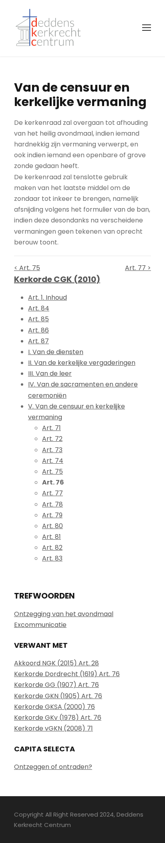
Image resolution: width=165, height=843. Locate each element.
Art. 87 (38, 341)
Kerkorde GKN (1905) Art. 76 (58, 696)
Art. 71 (51, 428)
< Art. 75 (27, 267)
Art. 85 (38, 319)
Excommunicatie (40, 624)
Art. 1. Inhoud (47, 297)
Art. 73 (52, 450)
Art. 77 (52, 493)
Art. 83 (52, 558)
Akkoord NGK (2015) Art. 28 (56, 663)
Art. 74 (52, 460)
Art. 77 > (138, 267)
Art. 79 (52, 515)
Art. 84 (38, 308)
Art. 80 (52, 526)
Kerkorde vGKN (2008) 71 (53, 728)
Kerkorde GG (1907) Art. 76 (56, 684)
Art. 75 (52, 471)
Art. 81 (51, 536)
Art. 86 (38, 330)
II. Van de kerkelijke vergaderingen (81, 362)
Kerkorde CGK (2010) (57, 279)
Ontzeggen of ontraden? (53, 766)
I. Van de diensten (55, 351)
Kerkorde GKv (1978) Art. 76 (57, 717)
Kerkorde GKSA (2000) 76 (54, 706)
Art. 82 (52, 547)
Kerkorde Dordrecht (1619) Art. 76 (67, 674)
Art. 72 (52, 438)
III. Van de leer (50, 373)
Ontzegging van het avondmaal (63, 614)
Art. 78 (52, 504)
